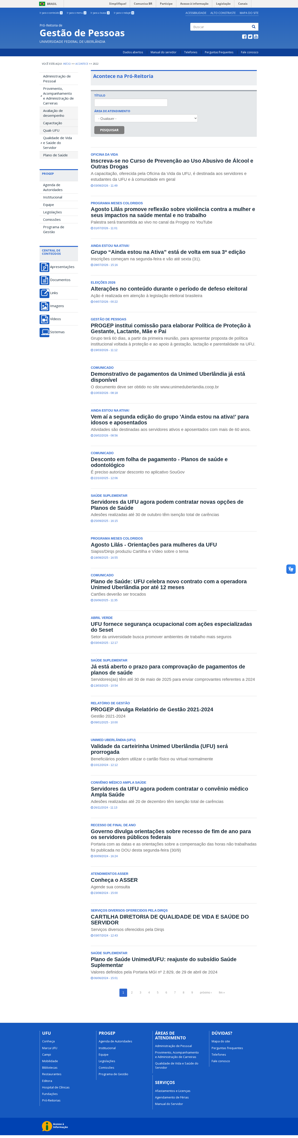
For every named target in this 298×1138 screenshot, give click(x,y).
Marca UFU (49, 1048)
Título (99, 95)
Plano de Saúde (55, 155)
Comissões (52, 219)
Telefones (190, 52)
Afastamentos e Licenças (172, 1091)
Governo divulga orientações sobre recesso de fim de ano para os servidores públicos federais (171, 834)
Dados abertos (133, 52)
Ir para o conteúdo (51, 12)
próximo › (206, 992)
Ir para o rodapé (123, 12)
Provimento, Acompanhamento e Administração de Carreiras (58, 95)
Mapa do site (221, 1041)
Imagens (57, 306)
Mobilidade (50, 1061)
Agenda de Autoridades (53, 187)
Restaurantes (51, 1074)
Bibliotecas (50, 1067)
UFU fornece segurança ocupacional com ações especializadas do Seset (171, 627)
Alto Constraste (223, 13)
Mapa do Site (249, 13)
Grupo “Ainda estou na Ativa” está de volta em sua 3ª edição (168, 252)
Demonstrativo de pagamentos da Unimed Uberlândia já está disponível (168, 377)
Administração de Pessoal (57, 78)
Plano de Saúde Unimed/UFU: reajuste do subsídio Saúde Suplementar (164, 962)
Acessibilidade (196, 13)
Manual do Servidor (169, 1104)
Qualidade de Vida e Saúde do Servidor (57, 142)
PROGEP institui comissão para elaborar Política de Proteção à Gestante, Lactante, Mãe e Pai (171, 328)
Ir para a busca (100, 12)
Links (54, 293)
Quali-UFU (51, 130)
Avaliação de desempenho (53, 113)
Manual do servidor (163, 52)
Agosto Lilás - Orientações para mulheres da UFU (154, 545)
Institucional (52, 197)
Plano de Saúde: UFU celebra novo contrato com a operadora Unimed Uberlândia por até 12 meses (169, 584)
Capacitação (52, 123)
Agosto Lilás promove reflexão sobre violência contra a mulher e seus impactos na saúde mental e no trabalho (173, 212)
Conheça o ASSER (114, 880)
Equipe (48, 204)
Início (67, 63)
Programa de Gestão (53, 229)
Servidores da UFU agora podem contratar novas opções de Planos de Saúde (167, 505)
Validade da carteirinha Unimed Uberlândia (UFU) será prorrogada (159, 749)
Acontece (81, 63)
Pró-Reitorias (51, 1100)
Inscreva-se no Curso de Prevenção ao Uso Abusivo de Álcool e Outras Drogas (172, 164)
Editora (47, 1081)
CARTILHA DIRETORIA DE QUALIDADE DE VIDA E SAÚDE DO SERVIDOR (170, 920)
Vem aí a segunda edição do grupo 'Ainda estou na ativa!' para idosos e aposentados (170, 420)
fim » (222, 992)
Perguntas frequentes (219, 52)
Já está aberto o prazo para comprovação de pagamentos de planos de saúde (168, 669)
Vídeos (55, 319)
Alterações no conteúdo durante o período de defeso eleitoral (169, 289)
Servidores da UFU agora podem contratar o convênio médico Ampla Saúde (169, 792)
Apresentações (62, 267)
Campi (46, 1054)
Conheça (48, 1041)
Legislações (52, 212)
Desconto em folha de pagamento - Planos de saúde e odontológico (159, 462)
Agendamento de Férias (172, 1097)
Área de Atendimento (112, 111)
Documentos (60, 280)
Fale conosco (249, 52)
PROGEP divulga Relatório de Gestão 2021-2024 (152, 709)
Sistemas (57, 332)
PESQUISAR (109, 130)
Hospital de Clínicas (56, 1087)
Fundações (50, 1094)
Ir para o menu (76, 12)
